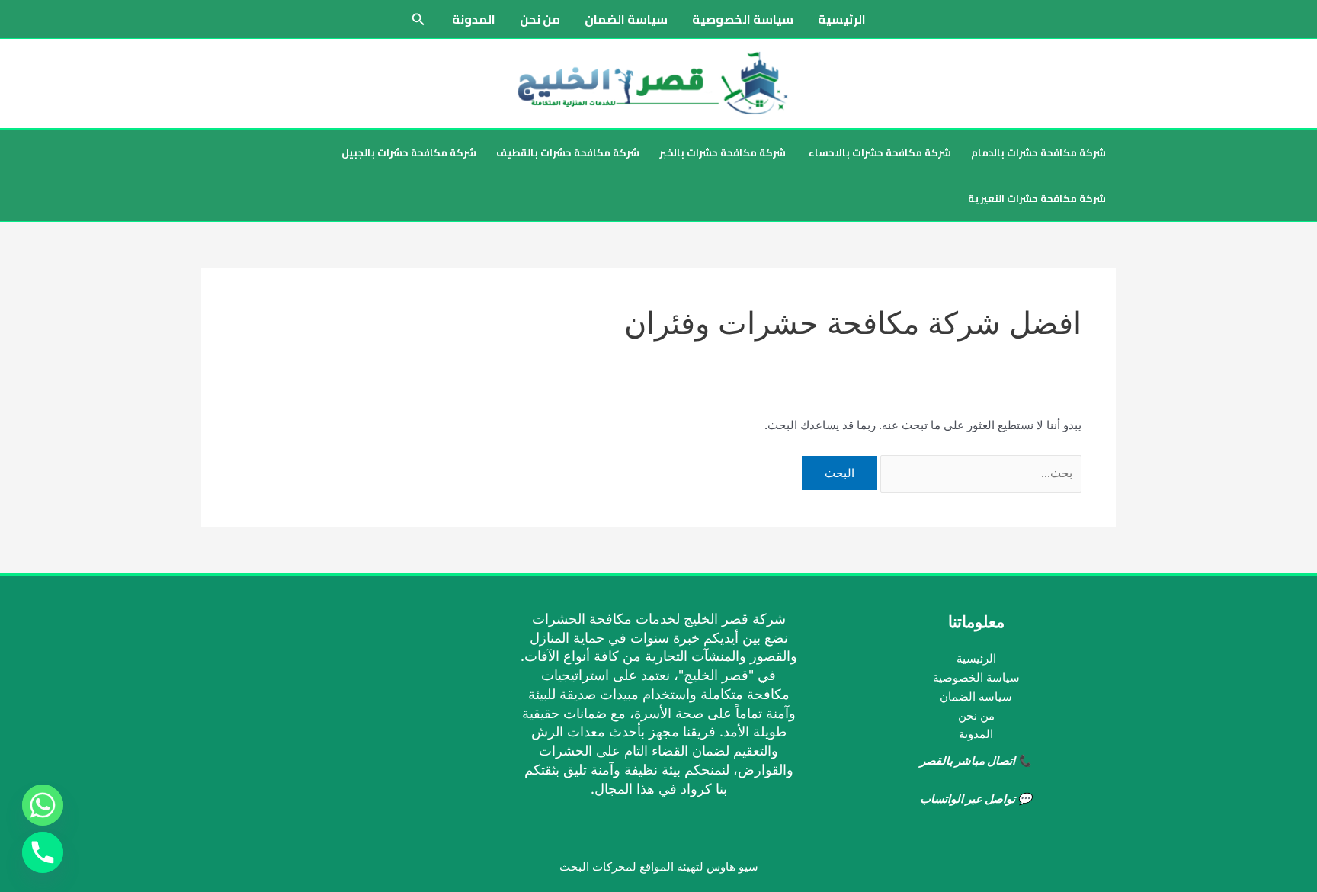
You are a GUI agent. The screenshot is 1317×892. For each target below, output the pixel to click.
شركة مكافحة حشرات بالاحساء (878, 152)
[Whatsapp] (42, 805)
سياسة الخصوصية (742, 19)
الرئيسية (842, 19)
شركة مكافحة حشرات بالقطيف (567, 152)
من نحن (540, 19)
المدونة (473, 19)
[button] (417, 19)
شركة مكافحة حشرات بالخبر (722, 152)
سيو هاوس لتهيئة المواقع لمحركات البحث (658, 866)
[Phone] (42, 852)
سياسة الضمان (626, 19)
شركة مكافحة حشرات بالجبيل (408, 152)
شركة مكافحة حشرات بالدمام (1038, 152)
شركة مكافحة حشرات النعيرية (1037, 198)
